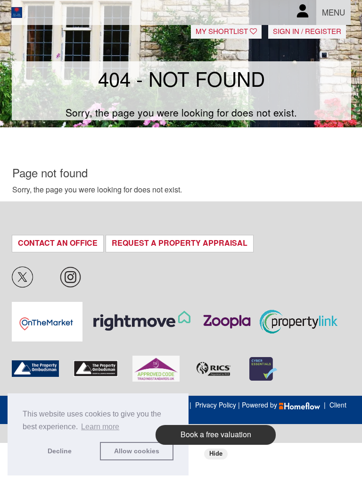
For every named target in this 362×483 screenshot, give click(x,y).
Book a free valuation (216, 434)
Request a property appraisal (179, 243)
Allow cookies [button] (136, 451)
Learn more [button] (100, 427)
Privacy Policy (215, 405)
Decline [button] (60, 451)
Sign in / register (307, 31)
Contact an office (58, 243)
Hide (215, 453)
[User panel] (302, 12)
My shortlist (223, 31)
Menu (333, 12)
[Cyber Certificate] (263, 369)
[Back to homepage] (38, 12)
